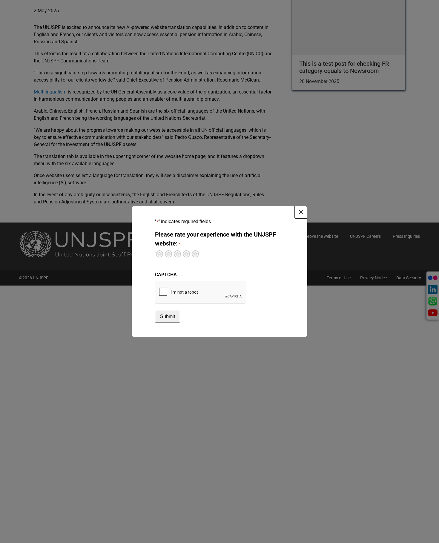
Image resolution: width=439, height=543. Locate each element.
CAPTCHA (166, 274)
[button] (301, 212)
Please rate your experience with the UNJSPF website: (215, 239)
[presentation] (200, 292)
